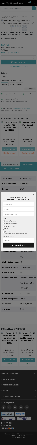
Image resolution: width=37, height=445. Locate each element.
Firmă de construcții (11, 224)
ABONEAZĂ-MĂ (18, 245)
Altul (6, 229)
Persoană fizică (9, 226)
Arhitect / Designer (10, 221)
